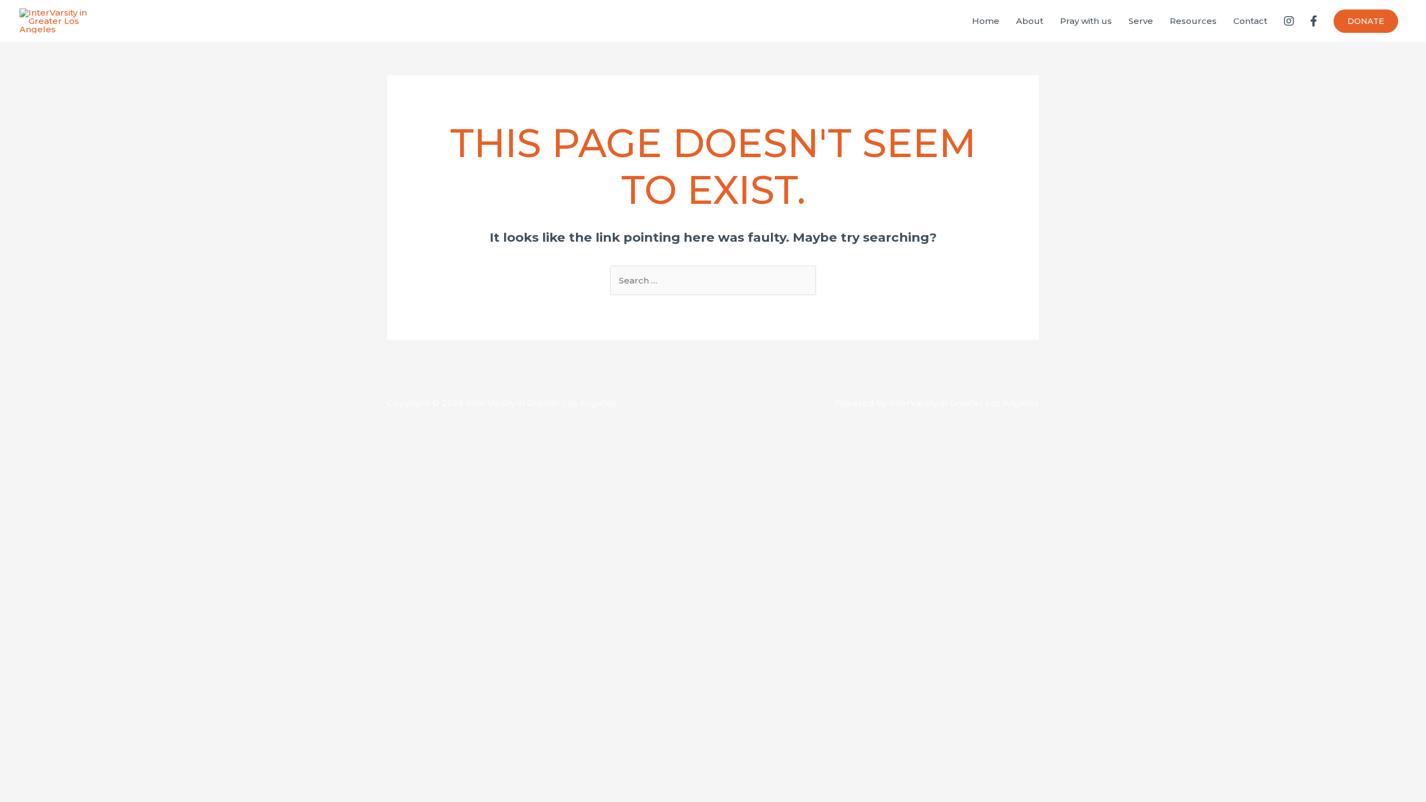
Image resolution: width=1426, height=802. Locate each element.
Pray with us (1086, 21)
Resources (1193, 21)
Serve (1141, 21)
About (1029, 21)
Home (985, 21)
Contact (1250, 21)
